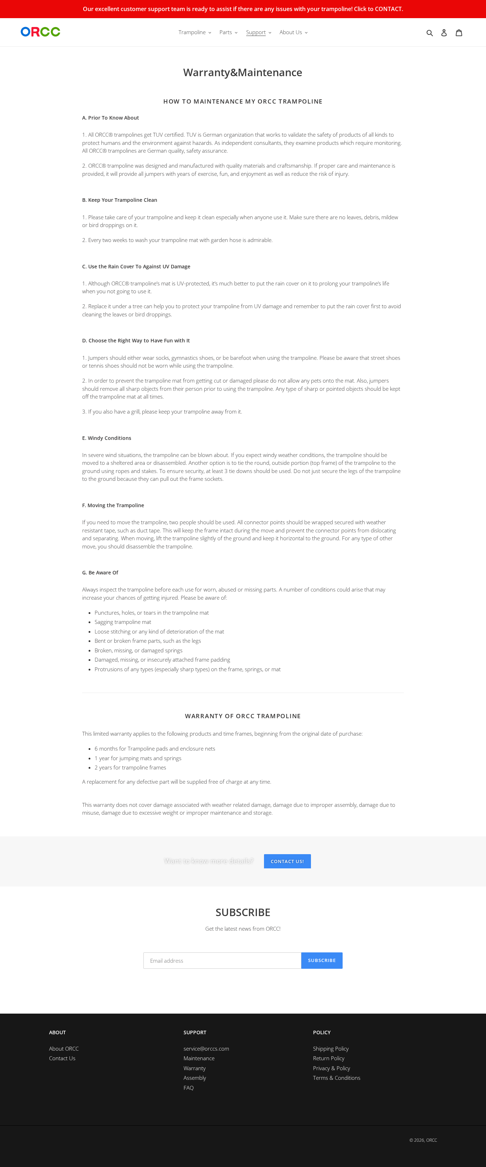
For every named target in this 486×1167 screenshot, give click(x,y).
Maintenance (199, 1058)
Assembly (195, 1077)
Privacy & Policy (331, 1068)
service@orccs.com (206, 1048)
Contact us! (287, 861)
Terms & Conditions (336, 1077)
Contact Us (62, 1058)
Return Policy (328, 1058)
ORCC (431, 1140)
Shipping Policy (331, 1048)
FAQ (189, 1087)
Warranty (195, 1068)
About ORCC (64, 1048)
